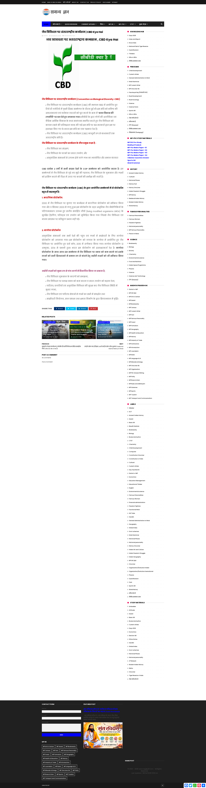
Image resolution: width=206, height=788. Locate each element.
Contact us (84, 2)
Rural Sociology (134, 100)
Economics (132, 477)
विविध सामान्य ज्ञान (135, 61)
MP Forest (132, 322)
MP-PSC (122, 24)
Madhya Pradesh (134, 145)
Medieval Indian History (136, 198)
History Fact (133, 184)
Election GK (132, 635)
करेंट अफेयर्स (66, 2)
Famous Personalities (136, 215)
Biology (131, 247)
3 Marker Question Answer (138, 158)
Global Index (133, 528)
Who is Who (133, 57)
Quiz (130, 582)
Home (44, 2)
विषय (102, 24)
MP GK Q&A (132, 293)
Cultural (131, 177)
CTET (132, 24)
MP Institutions (134, 344)
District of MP (133, 289)
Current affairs (134, 74)
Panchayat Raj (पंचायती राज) (138, 92)
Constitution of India (136, 459)
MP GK (111, 24)
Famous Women (134, 219)
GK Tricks (132, 513)
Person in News (134, 234)
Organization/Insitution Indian (139, 568)
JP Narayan (132, 661)
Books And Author (135, 437)
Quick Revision (71, 24)
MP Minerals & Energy (136, 362)
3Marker (131, 408)
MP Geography (134, 329)
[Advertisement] (125, 13)
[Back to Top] (162, 785)
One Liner (132, 564)
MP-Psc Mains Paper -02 (137, 150)
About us (75, 2)
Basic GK (132, 422)
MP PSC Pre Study (134, 142)
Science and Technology (137, 276)
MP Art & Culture (134, 297)
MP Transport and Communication (140, 398)
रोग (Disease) (133, 125)
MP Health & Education (136, 333)
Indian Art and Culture (136, 549)
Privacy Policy (95, 2)
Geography (132, 524)
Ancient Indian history (136, 173)
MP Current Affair (134, 85)
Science (131, 103)
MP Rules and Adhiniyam (137, 384)
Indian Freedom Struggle (137, 191)
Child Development (135, 71)
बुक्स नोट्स (142, 24)
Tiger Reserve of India (136, 675)
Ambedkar (132, 606)
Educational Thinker (135, 484)
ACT (130, 412)
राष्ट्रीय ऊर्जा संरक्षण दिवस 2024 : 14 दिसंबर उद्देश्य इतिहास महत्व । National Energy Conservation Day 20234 (109, 331)
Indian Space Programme (137, 265)
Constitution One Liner (136, 455)
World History (133, 206)
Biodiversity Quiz (69, 36)
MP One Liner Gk (134, 89)
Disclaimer (106, 2)
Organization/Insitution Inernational (141, 571)
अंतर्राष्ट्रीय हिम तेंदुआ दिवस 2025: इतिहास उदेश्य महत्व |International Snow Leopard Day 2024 (55, 331)
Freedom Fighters (135, 223)
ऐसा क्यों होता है (133, 118)
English (131, 488)
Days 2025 (132, 35)
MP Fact (131, 315)
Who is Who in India (54, 2)
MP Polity (132, 376)
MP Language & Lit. (135, 358)
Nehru (131, 668)
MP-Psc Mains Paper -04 (137, 155)
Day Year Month (134, 470)
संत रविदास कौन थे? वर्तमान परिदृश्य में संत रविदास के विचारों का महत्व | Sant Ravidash (101, 710)
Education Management (137, 481)
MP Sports (132, 391)
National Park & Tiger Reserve (138, 46)
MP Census (132, 307)
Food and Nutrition (135, 261)
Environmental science (136, 258)
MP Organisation (134, 369)
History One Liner (134, 187)
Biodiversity (75, 322)
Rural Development (135, 96)
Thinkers (132, 54)
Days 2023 (132, 628)
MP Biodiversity (134, 304)
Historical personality (136, 226)
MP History (132, 195)
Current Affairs (88, 24)
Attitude (132, 610)
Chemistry (132, 254)
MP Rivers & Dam (134, 380)
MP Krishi (132, 355)
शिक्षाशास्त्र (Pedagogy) (136, 132)
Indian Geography (135, 557)
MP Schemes (133, 387)
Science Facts (133, 107)
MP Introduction (134, 347)
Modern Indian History (136, 202)
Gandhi (131, 517)
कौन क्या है (56, 24)
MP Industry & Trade (135, 340)
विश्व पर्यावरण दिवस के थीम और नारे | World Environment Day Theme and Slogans (82, 332)
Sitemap (115, 2)
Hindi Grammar (134, 81)
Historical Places (134, 180)
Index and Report (134, 39)
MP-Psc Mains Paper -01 (137, 147)
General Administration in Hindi (139, 78)
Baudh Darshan (134, 426)
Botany (131, 250)
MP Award (132, 300)
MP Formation (133, 326)
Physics (131, 269)
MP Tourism (133, 395)
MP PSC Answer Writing (136, 373)
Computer (132, 452)
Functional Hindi (134, 510)
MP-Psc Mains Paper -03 (137, 153)
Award (131, 419)
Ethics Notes (133, 639)
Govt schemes (134, 531)
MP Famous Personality (136, 230)
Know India (132, 43)
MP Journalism (134, 351)
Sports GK (132, 110)
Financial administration (137, 502)
